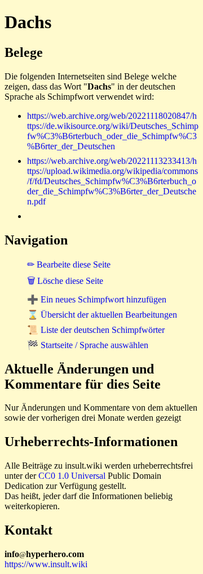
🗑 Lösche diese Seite (65, 281)
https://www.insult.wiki (46, 564)
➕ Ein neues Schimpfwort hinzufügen (96, 299)
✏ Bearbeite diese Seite (69, 264)
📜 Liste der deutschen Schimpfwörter (96, 330)
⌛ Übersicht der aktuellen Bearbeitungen (102, 314)
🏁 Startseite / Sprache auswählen (87, 345)
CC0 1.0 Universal (71, 475)
